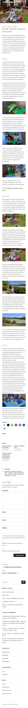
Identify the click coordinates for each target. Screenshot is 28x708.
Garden (10, 472)
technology (8, 475)
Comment (5, 490)
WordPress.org (6, 693)
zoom (14, 475)
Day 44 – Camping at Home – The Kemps (13, 628)
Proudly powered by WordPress (10, 704)
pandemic (8, 469)
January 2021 (5, 652)
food (6, 472)
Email (4, 520)
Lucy (3, 671)
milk (9, 474)
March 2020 (5, 661)
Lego (6, 474)
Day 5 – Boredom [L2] (8, 592)
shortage (20, 474)
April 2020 (5, 658)
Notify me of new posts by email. (11, 551)
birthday (7, 471)
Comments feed (6, 690)
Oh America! (5, 595)
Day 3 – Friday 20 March (10, 618)
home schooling (19, 472)
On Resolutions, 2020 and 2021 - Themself (14, 616)
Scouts (14, 474)
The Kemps (8, 2)
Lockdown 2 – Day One (8, 601)
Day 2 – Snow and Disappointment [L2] (12, 598)
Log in (4, 684)
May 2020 (5, 655)
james (15, 26)
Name (4, 512)
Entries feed (5, 687)
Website (4, 528)
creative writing (16, 471)
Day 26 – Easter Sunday (10, 630)
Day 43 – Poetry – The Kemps (10, 633)
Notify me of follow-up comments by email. (12, 544)
